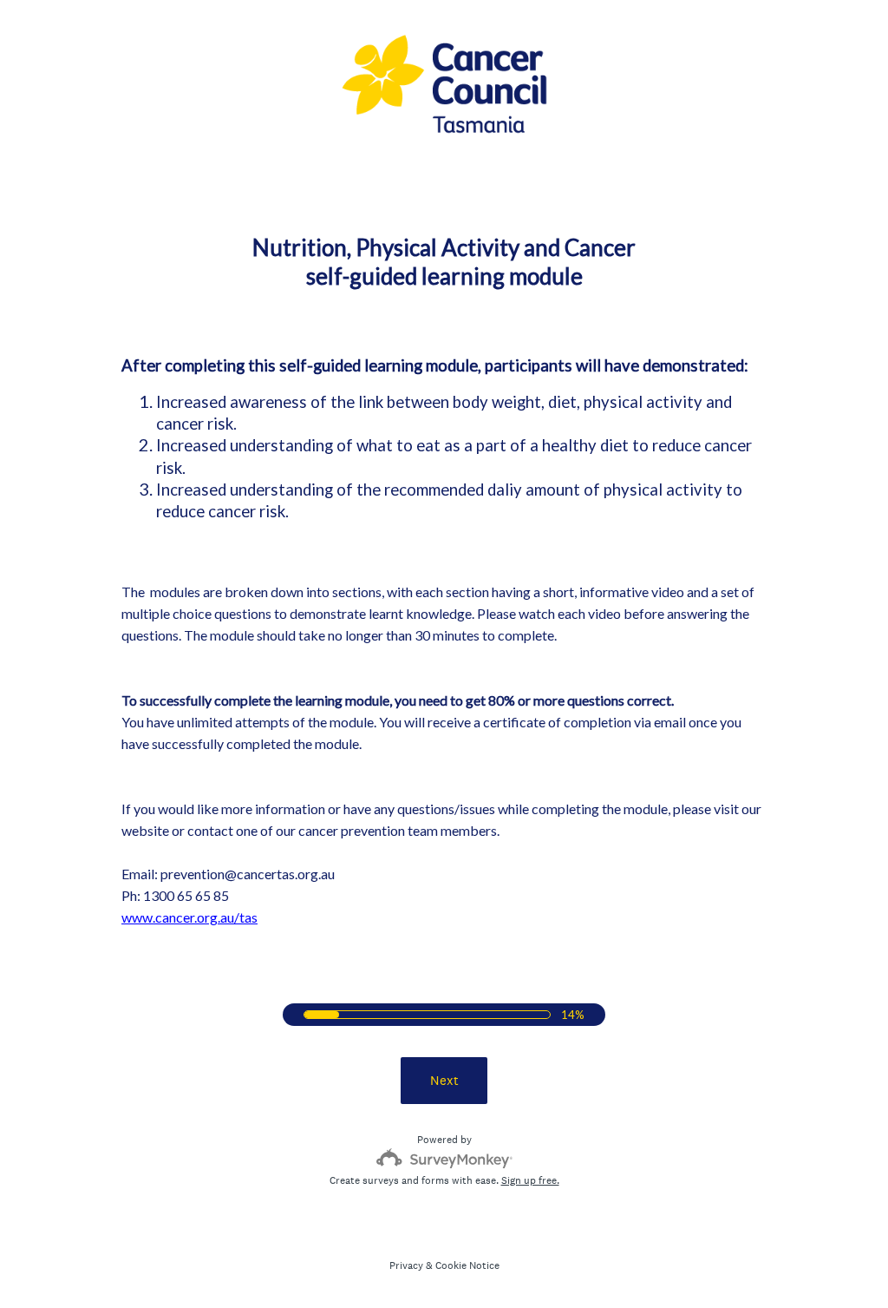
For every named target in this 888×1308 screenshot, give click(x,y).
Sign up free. (530, 1180)
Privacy (406, 1265)
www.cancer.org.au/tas (189, 917)
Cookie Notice (467, 1265)
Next (444, 1080)
